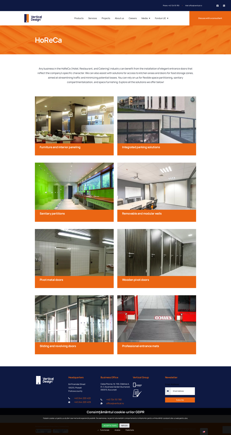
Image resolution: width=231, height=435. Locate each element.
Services (92, 18)
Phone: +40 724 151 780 (171, 5)
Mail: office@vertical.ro (193, 5)
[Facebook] (218, 5)
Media (144, 18)
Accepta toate (110, 425)
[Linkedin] (224, 5)
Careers (133, 18)
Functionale (104, 430)
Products (78, 18)
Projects (106, 18)
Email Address (172, 384)
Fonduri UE (160, 18)
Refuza (124, 425)
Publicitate (130, 430)
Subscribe (180, 400)
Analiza (117, 430)
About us (119, 18)
